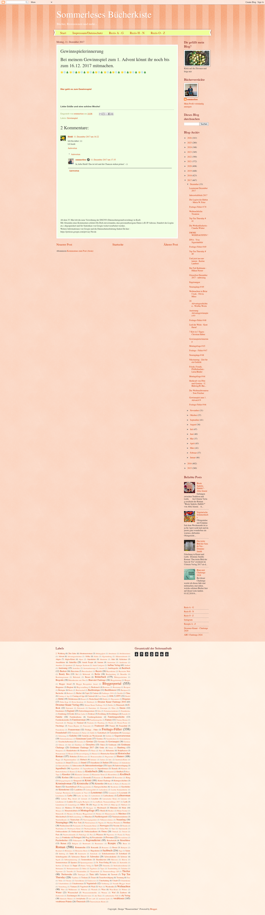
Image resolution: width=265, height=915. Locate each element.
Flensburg (101, 723)
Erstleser (91, 714)
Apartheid (68, 665)
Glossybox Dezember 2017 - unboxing (198, 276)
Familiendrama (75, 717)
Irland (68, 762)
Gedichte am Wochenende (92, 735)
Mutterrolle (60, 814)
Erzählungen (114, 714)
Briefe (70, 690)
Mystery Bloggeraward (84, 814)
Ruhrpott (124, 847)
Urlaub (115, 880)
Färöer (84, 733)
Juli (192, 429)
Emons (122, 707)
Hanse (93, 750)
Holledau (73, 756)
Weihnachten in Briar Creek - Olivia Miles (198, 294)
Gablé (92, 733)
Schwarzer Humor (78, 856)
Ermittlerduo (125, 711)
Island (83, 762)
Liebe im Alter (82, 795)
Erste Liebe (81, 714)
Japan (109, 765)
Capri (87, 693)
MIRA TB (84, 804)
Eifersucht (80, 708)
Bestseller (123, 674)
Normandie (77, 826)
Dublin (110, 705)
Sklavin (124, 859)
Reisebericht (111, 840)
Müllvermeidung (75, 816)
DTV (118, 695)
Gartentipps (126, 733)
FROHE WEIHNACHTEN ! (198, 234)
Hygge (58, 759)
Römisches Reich (81, 851)
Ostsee (104, 831)
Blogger (127, 680)
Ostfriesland (76, 831)
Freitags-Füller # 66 (197, 404)
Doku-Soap (64, 702)
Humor (120, 756)
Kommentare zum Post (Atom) (80, 250)
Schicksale (94, 853)
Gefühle (108, 736)
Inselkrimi (59, 762)
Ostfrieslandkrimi (91, 831)
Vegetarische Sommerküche (202, 515)
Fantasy (108, 719)
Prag (87, 837)
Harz (100, 750)
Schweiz (124, 856)
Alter (113, 659)
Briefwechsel (80, 690)
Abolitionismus (124, 653)
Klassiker (66, 774)
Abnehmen (112, 653)
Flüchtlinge (60, 726)
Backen (63, 671)
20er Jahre (72, 653)
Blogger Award (65, 684)
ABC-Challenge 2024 (193, 634)
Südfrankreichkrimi (120, 865)
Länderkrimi (60, 805)
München (88, 816)
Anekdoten (123, 662)
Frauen (112, 726)
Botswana (106, 687)
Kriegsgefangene (64, 780)
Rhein (125, 843)
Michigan (89, 808)
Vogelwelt (84, 886)
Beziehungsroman (62, 677)
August (193, 424)
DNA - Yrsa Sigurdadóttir (196, 241)
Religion (75, 843)
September (195, 419)
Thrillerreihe (66, 874)
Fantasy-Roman (122, 720)
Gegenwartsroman (122, 735)
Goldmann (112, 744)
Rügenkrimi (95, 850)
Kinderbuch (91, 771)
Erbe (99, 711)
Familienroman (78, 719)
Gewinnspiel (72, 118)
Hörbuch (83, 759)
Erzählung (102, 714)
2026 (189, 137)
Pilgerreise (110, 834)
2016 (189, 463)
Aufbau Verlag (113, 665)
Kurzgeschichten (100, 786)
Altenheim (103, 659)
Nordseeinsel (65, 825)
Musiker (111, 810)
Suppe (75, 865)
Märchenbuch (61, 816)
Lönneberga (72, 805)
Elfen (113, 708)
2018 (189, 175)
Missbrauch (101, 807)
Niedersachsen (90, 822)
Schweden (94, 856)
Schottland (123, 853)
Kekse (80, 771)
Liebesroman (123, 795)
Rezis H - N (137, 33)
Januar (193, 457)
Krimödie (99, 783)
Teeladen (124, 868)
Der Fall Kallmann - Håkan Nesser (197, 269)
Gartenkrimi (114, 732)
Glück (102, 744)
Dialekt (105, 699)
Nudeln (125, 826)
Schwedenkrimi (110, 856)
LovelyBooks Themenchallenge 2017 (106, 802)
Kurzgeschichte (85, 787)
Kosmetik (87, 777)
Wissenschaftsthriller (90, 892)
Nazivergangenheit (90, 820)
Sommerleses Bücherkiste (104, 14)
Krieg (128, 777)
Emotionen (60, 711)
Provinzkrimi (123, 837)
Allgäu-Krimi (70, 659)
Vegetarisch (91, 883)
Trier (128, 877)
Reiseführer (125, 840)
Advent (61, 656)
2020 (189, 166)
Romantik (94, 847)
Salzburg (62, 853)
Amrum (100, 662)
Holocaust (83, 756)
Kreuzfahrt (119, 777)
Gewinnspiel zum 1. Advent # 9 (197, 399)
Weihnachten (123, 886)
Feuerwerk (59, 723)
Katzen (72, 771)
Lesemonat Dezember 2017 (198, 189)
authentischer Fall (111, 895)
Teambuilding (113, 868)
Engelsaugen (194, 282)
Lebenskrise (103, 789)
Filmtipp (70, 723)
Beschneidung (111, 674)
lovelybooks (80, 898)
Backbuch (126, 668)
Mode (124, 807)
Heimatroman (60, 753)
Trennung (120, 877)
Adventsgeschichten (75, 656)
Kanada (115, 768)
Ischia (76, 762)
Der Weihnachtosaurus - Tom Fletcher (198, 391)
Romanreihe (80, 847)
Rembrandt (86, 843)
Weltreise (84, 889)
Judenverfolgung (121, 765)
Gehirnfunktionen (66, 739)
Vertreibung (62, 886)
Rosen (114, 847)
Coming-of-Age (78, 696)
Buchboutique (94, 689)
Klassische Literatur (82, 774)
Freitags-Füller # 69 (197, 246)
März (192, 447)
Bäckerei (70, 693)
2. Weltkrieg (60, 653)
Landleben (78, 789)
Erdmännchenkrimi (111, 711)
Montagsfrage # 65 (197, 345)
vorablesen (118, 898)
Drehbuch (90, 702)
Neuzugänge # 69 (196, 286)
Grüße (102, 747)
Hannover (84, 750)
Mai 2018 (104, 805)
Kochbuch (125, 774)
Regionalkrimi (93, 840)
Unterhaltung (104, 880)
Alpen (81, 659)
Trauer (93, 877)
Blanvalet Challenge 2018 (201, 573)
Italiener (116, 762)
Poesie (120, 834)
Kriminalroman (63, 783)
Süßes (84, 868)
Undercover (91, 880)
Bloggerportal (111, 683)
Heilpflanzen (122, 750)
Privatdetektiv (97, 837)
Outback (115, 831)
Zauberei (123, 892)
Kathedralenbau (61, 771)
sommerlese (80, 159)
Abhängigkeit (100, 653)
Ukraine (68, 880)
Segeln (58, 859)
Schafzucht (82, 853)
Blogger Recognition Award (87, 684)
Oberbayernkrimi (90, 828)
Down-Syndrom (77, 702)
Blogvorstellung (82, 687)
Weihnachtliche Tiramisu (195, 212)
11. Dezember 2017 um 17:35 (103, 159)
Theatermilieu (81, 871)
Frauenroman (74, 729)
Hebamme (110, 750)
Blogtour (70, 687)
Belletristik (86, 674)
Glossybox (90, 744)
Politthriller (66, 837)
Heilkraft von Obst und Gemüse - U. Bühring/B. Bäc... (197, 383)
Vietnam (73, 886)
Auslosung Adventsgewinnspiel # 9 (198, 313)
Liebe (69, 795)
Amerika (73, 662)
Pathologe (82, 834)
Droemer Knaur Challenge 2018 (112, 701)
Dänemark (120, 705)
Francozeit (86, 726)
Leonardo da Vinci (81, 793)
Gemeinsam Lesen (84, 738)
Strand (67, 865)
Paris (58, 834)
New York (78, 822)
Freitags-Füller (112, 729)
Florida (110, 723)
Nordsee (126, 822)
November (195, 410)
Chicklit (120, 693)
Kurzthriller (125, 786)
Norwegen (104, 825)
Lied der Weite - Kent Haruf (198, 326)
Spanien (74, 862)
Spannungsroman (86, 862)
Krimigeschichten (120, 780)
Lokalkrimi (60, 802)
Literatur (124, 799)
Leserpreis (112, 793)
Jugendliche (75, 768)
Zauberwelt (60, 895)
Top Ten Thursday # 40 (197, 252)
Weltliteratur (72, 889)
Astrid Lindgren (98, 665)
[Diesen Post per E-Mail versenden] (100, 113)
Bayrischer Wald (124, 671)
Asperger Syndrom (82, 665)
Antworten (72, 148)
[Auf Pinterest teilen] (112, 113)
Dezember (194, 184)
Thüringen (81, 874)
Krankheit (107, 777)
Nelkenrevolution (106, 820)
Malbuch (124, 805)
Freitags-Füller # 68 (197, 320)
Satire (71, 853)
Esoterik (125, 714)
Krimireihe (82, 783)
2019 (189, 170)
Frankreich (99, 725)
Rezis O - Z (158, 33)
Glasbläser (78, 745)
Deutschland (94, 699)
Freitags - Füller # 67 (198, 350)
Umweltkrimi (79, 880)
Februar (193, 452)
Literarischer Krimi (110, 799)
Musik (102, 810)
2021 (189, 161)
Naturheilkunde (61, 820)
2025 (189, 142)
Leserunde (123, 792)
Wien (103, 889)
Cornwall (91, 696)
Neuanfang (121, 819)
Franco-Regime (73, 726)
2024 (189, 147)
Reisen (63, 843)
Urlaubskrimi (125, 880)
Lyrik (125, 801)
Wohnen (104, 892)
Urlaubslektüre (63, 883)
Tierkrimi (103, 874)
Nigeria (101, 822)
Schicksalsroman (108, 853)
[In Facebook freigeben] (109, 113)
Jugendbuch (61, 768)
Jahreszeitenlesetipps (94, 765)
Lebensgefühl (91, 789)
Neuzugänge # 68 (196, 355)
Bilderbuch (100, 677)
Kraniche (97, 777)
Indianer (93, 759)
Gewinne (101, 741)
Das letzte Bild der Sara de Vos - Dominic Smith (202, 546)
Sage (120, 851)
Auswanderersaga (89, 668)
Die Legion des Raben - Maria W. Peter (198, 201)
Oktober (194, 415)
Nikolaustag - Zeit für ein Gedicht (198, 361)
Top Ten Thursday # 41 (197, 219)
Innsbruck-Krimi (121, 759)
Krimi (88, 780)
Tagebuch (93, 868)
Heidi (70, 136)
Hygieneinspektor (70, 759)
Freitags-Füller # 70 (197, 206)
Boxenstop (117, 687)
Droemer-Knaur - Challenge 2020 (196, 629)
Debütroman (73, 699)
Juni (192, 434)
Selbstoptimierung (70, 859)
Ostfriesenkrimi (61, 831)
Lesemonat (96, 792)
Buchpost (124, 690)
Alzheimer (123, 659)
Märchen (122, 813)
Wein (63, 889)
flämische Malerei (66, 898)
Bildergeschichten (120, 677)
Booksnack (95, 687)
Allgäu (58, 659)
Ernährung (62, 714)
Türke (60, 880)
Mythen (99, 814)
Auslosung (62, 668)
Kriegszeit (77, 780)
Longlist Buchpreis (83, 802)
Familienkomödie (62, 720)
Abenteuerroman (85, 653)
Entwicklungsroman (86, 711)
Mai (192, 438)
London (70, 801)
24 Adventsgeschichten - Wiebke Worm (198, 303)
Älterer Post (171, 244)
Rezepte (112, 843)
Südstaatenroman (73, 868)
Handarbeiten (71, 750)
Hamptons (59, 750)
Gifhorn (61, 745)
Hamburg (121, 747)
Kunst (58, 786)
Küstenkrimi (64, 789)
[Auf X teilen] (106, 113)
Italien (105, 762)
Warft (100, 886)
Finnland (80, 722)
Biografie (60, 680)
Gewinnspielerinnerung (198, 340)
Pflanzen (99, 834)
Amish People (87, 662)
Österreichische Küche (98, 901)
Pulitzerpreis (77, 840)
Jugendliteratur (88, 768)
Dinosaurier (115, 699)
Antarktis (59, 665)
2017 (189, 180)
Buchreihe (59, 693)
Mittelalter (114, 807)
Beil (77, 674)
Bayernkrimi (110, 671)
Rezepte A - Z (190, 623)
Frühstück (75, 733)
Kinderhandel (108, 771)
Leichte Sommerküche (119, 789)
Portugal (77, 837)
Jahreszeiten (77, 765)
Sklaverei (114, 859)
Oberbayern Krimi (74, 828)
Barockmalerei (87, 671)
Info (110, 759)
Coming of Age (63, 696)
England (70, 710)
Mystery (70, 814)
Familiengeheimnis (94, 717)
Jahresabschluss (63, 765)
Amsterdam (111, 662)
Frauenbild (123, 726)
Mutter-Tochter (122, 810)
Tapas (102, 868)
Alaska (96, 656)
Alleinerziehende (121, 656)
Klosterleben (112, 774)
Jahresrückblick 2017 (198, 195)
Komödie (76, 777)
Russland (59, 851)
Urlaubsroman (77, 883)
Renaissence (99, 843)
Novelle (116, 825)
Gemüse (99, 738)
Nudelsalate (60, 828)
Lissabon (94, 798)
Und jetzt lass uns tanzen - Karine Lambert (197, 261)
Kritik (110, 783)
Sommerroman (61, 862)
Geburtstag (62, 736)
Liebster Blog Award (69, 799)
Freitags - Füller (91, 729)
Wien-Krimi (113, 889)
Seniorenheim (86, 859)
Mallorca (68, 807)
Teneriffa (70, 871)
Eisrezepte (104, 708)
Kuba (117, 783)
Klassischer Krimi (98, 774)
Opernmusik (123, 828)
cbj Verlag (125, 895)
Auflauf (127, 665)
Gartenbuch (101, 732)
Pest (91, 834)
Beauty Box (64, 674)
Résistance (68, 851)
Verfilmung (105, 883)
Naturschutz (75, 819)
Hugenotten (109, 756)
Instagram (188, 619)
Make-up (114, 805)
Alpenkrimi (91, 659)
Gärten (110, 747)
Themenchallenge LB (110, 871)
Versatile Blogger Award (121, 883)
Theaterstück (94, 871)
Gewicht (80, 741)
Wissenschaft (73, 892)
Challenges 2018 (108, 693)
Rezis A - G (116, 33)
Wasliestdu (110, 886)
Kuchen (125, 783)
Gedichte (73, 735)
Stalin (114, 862)
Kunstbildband (71, 786)
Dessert (83, 699)
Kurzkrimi (114, 787)
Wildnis (124, 889)
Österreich (80, 901)
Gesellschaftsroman (66, 741)
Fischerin (90, 723)
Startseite (117, 244)
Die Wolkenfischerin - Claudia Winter (198, 227)
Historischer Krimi (108, 753)
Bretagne (61, 690)
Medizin (79, 807)
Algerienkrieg (107, 656)
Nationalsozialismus (120, 816)
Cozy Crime (102, 696)
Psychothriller (62, 840)
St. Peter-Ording (102, 862)
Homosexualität (96, 756)
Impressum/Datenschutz (88, 33)
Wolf (113, 892)
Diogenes (126, 698)
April (192, 443)
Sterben (58, 865)
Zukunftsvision (86, 895)
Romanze (105, 847)
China (128, 693)
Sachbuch (107, 850)
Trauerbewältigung (106, 877)
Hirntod (95, 753)
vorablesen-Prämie (64, 901)
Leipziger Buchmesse (63, 793)
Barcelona (75, 671)
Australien (76, 668)
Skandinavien (101, 859)
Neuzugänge (62, 822)
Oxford (124, 831)
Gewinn (89, 741)
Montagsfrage (87, 810)
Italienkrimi (126, 762)
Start (63, 33)
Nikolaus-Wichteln (113, 822)
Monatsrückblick (71, 810)
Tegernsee (59, 871)
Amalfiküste (60, 662)
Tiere (91, 874)
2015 (189, 468)
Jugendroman (103, 768)
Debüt (60, 698)
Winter (59, 892)
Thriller (126, 871)
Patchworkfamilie (69, 834)
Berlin (97, 674)
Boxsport (127, 687)
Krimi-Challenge (104, 780)
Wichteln (94, 889)
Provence (110, 837)
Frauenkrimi (60, 730)
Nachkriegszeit (101, 816)
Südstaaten (59, 868)
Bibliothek (76, 677)
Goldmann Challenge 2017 (82, 747)
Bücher (79, 693)
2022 (189, 156)
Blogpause (60, 687)
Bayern (99, 671)
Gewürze (127, 741)
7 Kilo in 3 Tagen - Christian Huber (197, 333)
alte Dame (98, 895)
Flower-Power (122, 723)
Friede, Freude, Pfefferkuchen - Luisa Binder (197, 369)
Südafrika (106, 865)
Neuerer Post (64, 244)
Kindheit (120, 771)
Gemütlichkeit (111, 739)
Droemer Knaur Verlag (67, 704)
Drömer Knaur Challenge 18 (95, 705)
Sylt (96, 865)
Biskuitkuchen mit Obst (76, 680)
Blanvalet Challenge (97, 680)
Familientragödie (96, 720)
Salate (127, 850)
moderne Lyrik (104, 898)
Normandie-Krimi (90, 826)
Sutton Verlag (86, 865)
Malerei (58, 808)
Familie (59, 716)
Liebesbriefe (95, 795)
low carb (92, 898)
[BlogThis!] (103, 113)
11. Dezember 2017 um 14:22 (86, 136)
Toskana (84, 877)
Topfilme (75, 877)
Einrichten (92, 708)
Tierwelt (114, 874)
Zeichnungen (72, 895)
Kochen (65, 777)
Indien (102, 759)
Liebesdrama (109, 795)
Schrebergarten (61, 856)
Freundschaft (61, 732)
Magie (95, 805)
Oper (113, 828)
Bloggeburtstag (116, 680)
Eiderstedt (69, 708)
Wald (93, 886)
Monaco (58, 810)
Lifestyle (84, 799)
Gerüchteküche (124, 739)
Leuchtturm (60, 795)
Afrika (87, 656)
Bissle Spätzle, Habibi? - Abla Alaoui (202, 487)
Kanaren (124, 768)
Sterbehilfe (123, 862)
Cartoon (95, 693)
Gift (69, 745)
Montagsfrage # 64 (197, 376)
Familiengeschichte (116, 716)
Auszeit (101, 668)
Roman (60, 847)
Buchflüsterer (110, 689)
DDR (111, 696)
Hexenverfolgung (82, 753)
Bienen (87, 677)
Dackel (127, 696)
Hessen (70, 753)
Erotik (71, 714)
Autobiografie (113, 668)
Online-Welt (104, 828)
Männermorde (110, 814)
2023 (189, 151)
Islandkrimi (95, 762)
